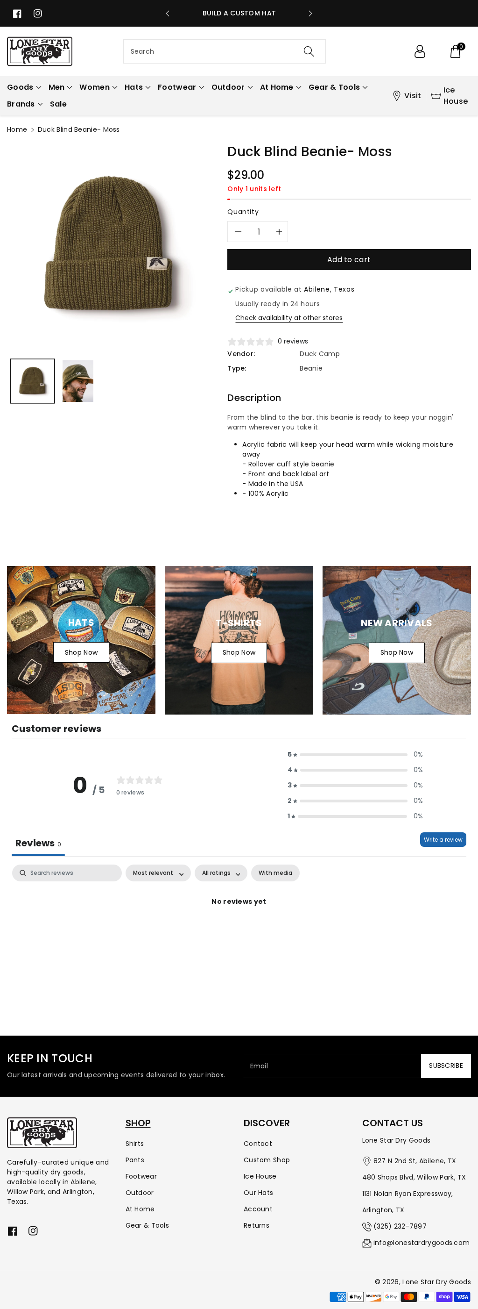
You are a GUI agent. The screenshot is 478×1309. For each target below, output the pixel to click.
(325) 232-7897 (400, 1226)
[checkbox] (275, 873)
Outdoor (140, 1192)
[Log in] (419, 51)
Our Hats (258, 1192)
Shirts (135, 1143)
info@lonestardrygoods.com (421, 1242)
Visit (413, 95)
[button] (455, 51)
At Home (140, 1209)
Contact (258, 1143)
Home (17, 129)
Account (258, 1209)
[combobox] (225, 51)
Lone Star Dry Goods (436, 1282)
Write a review (443, 840)
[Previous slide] (168, 13)
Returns (256, 1225)
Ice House (455, 96)
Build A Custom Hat (239, 13)
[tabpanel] (239, 933)
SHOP (138, 1123)
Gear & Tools (147, 1225)
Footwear (141, 1176)
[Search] (309, 51)
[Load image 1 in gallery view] (32, 381)
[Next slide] (310, 13)
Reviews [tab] (38, 843)
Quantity (243, 211)
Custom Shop (267, 1160)
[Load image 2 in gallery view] (78, 381)
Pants (135, 1160)
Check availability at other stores (289, 317)
